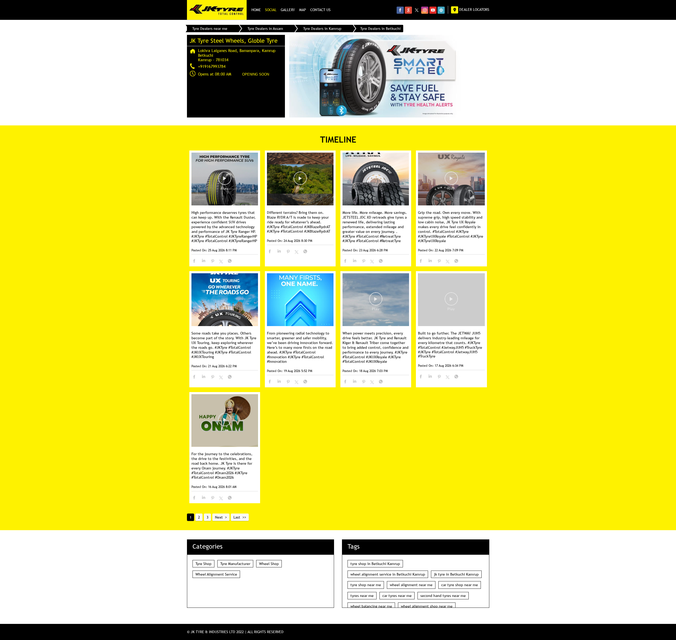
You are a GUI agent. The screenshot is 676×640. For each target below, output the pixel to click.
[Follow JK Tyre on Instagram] (424, 10)
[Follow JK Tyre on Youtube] (432, 10)
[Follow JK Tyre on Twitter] (416, 10)
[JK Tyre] (217, 10)
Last (236, 517)
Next (219, 517)
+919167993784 (212, 66)
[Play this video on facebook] (224, 181)
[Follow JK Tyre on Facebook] (400, 10)
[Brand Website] (441, 10)
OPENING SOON (255, 74)
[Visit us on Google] (408, 10)
